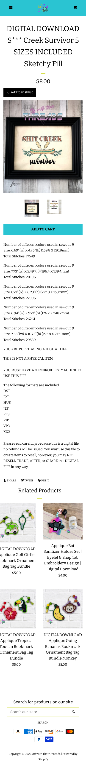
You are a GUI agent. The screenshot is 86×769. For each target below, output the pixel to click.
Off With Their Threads (46, 754)
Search (43, 722)
